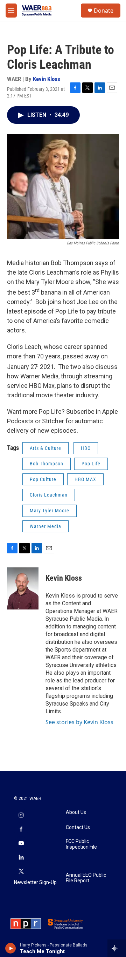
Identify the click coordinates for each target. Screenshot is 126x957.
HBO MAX (85, 479)
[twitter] (21, 872)
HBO (86, 448)
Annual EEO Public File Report (86, 877)
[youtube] (21, 844)
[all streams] (116, 948)
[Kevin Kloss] (22, 588)
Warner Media (45, 526)
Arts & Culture (45, 448)
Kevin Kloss (46, 78)
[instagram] (21, 816)
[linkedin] (21, 858)
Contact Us (78, 827)
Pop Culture (43, 479)
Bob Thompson (46, 463)
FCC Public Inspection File (81, 844)
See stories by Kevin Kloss (79, 722)
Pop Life (91, 463)
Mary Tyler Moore (49, 510)
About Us (76, 812)
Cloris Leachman (49, 495)
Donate (103, 10)
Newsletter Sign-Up (35, 882)
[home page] (37, 11)
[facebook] (21, 830)
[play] (10, 948)
